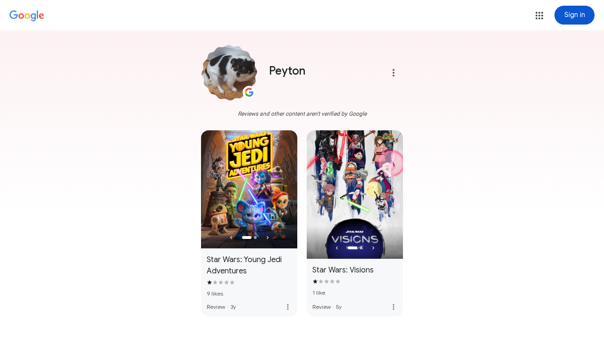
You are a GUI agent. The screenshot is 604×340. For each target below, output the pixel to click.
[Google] (26, 16)
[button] (539, 15)
